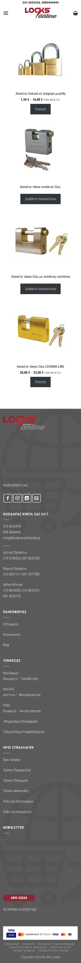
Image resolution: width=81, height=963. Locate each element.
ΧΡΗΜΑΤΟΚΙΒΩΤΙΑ (24, 950)
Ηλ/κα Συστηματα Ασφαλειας (28, 947)
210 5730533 (12, 558)
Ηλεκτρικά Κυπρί (60, 947)
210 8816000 (12, 590)
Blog (6, 645)
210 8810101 (30, 590)
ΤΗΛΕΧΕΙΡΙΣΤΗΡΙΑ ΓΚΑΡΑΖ (53, 950)
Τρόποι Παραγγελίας (17, 770)
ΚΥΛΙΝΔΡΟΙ (28, 944)
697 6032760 (30, 558)
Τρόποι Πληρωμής (15, 780)
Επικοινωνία (11, 634)
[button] (6, 13)
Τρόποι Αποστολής (16, 791)
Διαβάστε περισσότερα (40, 199)
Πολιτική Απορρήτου (17, 812)
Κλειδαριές (12, 944)
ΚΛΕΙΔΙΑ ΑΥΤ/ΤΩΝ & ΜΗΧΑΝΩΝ (56, 944)
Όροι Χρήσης (12, 760)
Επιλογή (40, 109)
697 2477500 (30, 574)
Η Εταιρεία (10, 624)
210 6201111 (12, 574)
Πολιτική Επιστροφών (18, 801)
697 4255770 (12, 596)
